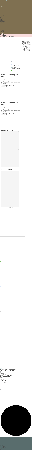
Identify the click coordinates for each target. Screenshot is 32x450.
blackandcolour (28, 42)
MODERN (9, 36)
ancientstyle (27, 41)
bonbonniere (28, 43)
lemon (23, 49)
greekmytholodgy (24, 46)
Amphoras (23, 41)
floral (22, 45)
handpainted (24, 47)
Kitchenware (25, 48)
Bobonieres (24, 43)
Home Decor (28, 47)
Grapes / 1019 (11, 207)
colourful (30, 44)
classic (28, 44)
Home (1, 36)
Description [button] (3, 72)
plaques (25, 50)
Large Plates (29, 48)
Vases (27, 50)
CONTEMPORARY (4, 36)
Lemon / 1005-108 (10, 167)
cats (26, 44)
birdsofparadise (24, 42)
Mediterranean (27, 49)
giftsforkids (25, 45)
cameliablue (24, 44)
